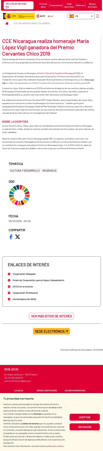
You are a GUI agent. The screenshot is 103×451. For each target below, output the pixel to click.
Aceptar (84, 417)
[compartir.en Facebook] (11, 236)
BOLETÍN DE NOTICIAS (16, 3)
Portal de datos (43, 5)
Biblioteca (80, 5)
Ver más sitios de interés (51, 316)
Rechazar (84, 426)
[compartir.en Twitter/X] (17, 236)
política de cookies (55, 446)
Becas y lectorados (92, 5)
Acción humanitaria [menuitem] (75, 390)
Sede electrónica (69, 5)
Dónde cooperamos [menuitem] (47, 390)
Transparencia (56, 5)
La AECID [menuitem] (18, 390)
